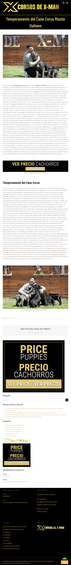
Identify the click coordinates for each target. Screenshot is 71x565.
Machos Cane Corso (13, 429)
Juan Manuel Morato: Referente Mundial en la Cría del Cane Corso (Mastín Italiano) (34, 408)
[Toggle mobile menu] (67, 3)
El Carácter (6, 537)
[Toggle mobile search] (63, 3)
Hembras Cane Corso (13, 427)
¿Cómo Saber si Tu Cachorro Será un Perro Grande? (24, 417)
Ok (65, 562)
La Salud (6, 540)
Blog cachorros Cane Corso (15, 425)
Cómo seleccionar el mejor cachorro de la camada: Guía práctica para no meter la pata (36, 415)
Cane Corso (31, 85)
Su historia (6, 532)
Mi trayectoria (41, 499)
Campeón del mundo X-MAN (47, 502)
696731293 (6, 476)
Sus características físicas (11, 546)
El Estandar (7, 535)
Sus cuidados (7, 543)
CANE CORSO (11, 411)
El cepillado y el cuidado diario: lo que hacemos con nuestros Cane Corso (31, 413)
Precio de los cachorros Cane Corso (15, 526)
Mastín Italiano (42, 511)
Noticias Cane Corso (13, 431)
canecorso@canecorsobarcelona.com (15, 482)
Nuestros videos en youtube (46, 504)
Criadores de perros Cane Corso (13, 529)
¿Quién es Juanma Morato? (46, 494)
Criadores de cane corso (11, 549)
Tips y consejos (11, 435)
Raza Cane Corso (8, 318)
